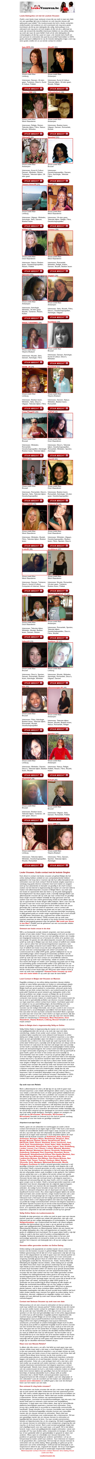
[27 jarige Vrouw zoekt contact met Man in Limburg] (60, 667)
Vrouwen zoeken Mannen (49, 1451)
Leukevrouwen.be (47, 1456)
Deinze (44, 1141)
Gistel (47, 1144)
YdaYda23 (26, 824)
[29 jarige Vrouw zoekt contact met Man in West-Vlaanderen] (34, 530)
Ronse (66, 1152)
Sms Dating (64, 1451)
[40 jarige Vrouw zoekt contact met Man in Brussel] (60, 805)
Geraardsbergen (37, 1144)
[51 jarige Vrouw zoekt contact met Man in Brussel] (60, 163)
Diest (63, 1141)
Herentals (31, 1146)
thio (23, 686)
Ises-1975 (26, 47)
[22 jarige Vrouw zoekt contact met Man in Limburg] (34, 759)
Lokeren (41, 1148)
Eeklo (32, 1142)
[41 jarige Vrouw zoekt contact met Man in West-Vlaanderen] (60, 210)
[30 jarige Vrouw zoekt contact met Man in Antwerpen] (60, 118)
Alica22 (51, 47)
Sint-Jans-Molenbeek (34, 1156)
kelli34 (24, 595)
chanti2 (51, 459)
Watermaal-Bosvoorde (52, 1162)
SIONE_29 (26, 367)
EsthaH (51, 780)
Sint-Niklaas (43, 1158)
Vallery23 (26, 641)
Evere (53, 1142)
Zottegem (24, 1164)
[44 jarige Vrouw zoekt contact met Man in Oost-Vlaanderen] (34, 255)
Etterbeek (46, 1142)
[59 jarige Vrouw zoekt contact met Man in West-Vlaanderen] (60, 255)
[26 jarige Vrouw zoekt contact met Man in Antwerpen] (60, 301)
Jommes (51, 229)
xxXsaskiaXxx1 (54, 92)
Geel (69, 1142)
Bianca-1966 (27, 92)
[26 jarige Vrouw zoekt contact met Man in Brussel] (34, 437)
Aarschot (66, 1137)
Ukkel (57, 1160)
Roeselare (58, 1152)
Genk (22, 1144)
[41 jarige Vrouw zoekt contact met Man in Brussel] (34, 712)
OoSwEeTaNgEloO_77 (57, 594)
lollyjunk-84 (53, 504)
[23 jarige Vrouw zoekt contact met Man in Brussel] (34, 484)
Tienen (35, 1160)
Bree (67, 1139)
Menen (22, 1150)
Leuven (30, 1148)
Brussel (55, 1020)
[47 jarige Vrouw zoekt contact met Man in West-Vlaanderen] (60, 575)
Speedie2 (52, 137)
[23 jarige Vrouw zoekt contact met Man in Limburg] (34, 849)
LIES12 (25, 459)
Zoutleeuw (33, 1164)
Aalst (59, 1137)
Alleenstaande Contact (30, 1451)
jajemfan (51, 734)
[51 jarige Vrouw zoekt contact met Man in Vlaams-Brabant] (60, 392)
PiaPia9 (51, 412)
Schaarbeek (25, 1154)
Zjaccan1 (26, 275)
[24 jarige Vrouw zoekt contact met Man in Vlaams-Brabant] (60, 849)
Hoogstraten (41, 1146)
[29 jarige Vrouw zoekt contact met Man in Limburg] (34, 392)
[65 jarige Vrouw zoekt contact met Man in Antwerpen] (34, 163)
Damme (37, 1141)
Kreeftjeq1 (52, 322)
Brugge (23, 1141)
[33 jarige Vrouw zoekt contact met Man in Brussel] (60, 347)
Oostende (55, 1150)
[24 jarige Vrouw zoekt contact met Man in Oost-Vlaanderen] (60, 530)
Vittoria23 (26, 137)
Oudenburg (24, 1152)
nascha (25, 734)
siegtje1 (51, 276)
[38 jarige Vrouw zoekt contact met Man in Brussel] (34, 804)
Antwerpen (24, 1139)
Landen (23, 1148)
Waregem (38, 1162)
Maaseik (57, 1148)
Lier (35, 1148)
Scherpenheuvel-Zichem (41, 1154)
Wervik (65, 1162)
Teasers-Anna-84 (29, 184)
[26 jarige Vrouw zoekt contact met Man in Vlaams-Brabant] (34, 348)
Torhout (42, 1160)
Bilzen (41, 1139)
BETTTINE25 (27, 504)
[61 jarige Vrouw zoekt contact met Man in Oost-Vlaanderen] (34, 621)
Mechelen (66, 1148)
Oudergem (34, 1152)
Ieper (50, 1146)
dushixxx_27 (53, 641)
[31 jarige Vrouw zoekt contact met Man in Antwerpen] (60, 620)
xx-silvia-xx (52, 549)
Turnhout (50, 1160)
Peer (42, 1152)
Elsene (38, 1142)
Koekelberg (69, 1146)
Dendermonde (54, 1141)
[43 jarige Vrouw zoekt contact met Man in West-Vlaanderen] (34, 118)
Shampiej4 (26, 779)
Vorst (31, 1162)
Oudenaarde (66, 1150)
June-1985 (52, 824)
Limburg (47, 1020)
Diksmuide (24, 1142)
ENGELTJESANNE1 (30, 323)
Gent (27, 1144)
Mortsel (29, 1150)
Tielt (29, 1160)
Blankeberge (50, 1139)
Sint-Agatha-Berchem (61, 1154)
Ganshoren (61, 1142)
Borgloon (60, 1139)
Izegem (56, 1146)
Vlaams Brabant (36, 1020)
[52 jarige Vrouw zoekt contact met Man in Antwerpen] (60, 73)
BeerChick (52, 367)
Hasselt (23, 1146)
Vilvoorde (24, 1162)
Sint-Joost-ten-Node (52, 1156)
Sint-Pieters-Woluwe (57, 1158)
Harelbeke (66, 1144)
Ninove (47, 1150)
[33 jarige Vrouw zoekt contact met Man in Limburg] (34, 73)
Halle (59, 1144)
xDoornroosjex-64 (55, 687)
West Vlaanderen (56, 1018)
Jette (61, 1146)
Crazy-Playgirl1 (28, 412)
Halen (53, 1144)
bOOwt (25, 229)
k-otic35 (25, 549)
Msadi (50, 184)
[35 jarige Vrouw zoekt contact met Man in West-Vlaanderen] (34, 575)
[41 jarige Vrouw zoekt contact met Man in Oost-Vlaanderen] (60, 484)
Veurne (64, 1160)
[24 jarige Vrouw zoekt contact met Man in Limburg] (34, 210)
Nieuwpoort (38, 1150)
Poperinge (49, 1152)
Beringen (33, 1139)
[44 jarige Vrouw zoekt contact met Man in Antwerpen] (60, 713)
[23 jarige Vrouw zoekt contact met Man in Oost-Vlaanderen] (60, 437)
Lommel (49, 1148)
